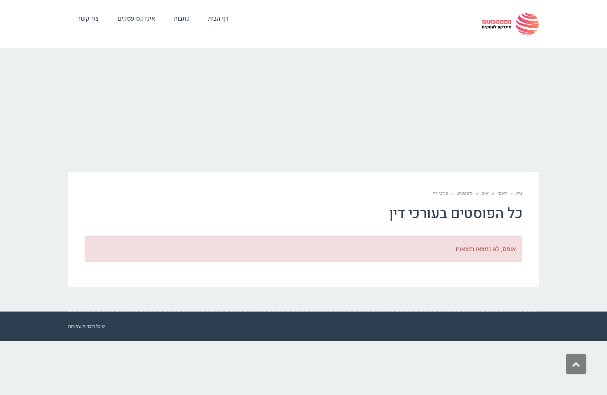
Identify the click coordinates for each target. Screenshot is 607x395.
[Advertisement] (303, 110)
